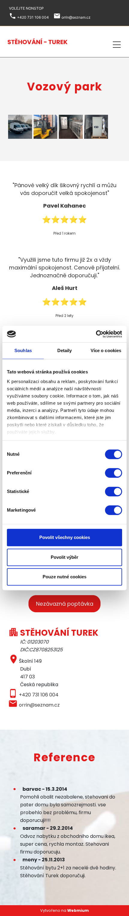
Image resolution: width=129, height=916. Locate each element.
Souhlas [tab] (23, 350)
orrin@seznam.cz (39, 704)
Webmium (78, 910)
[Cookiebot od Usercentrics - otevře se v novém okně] (96, 334)
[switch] (113, 473)
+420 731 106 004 (38, 694)
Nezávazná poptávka (64, 603)
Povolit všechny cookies (64, 537)
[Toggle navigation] (116, 44)
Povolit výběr (64, 557)
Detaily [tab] (64, 350)
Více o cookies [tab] (106, 350)
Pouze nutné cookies (64, 576)
